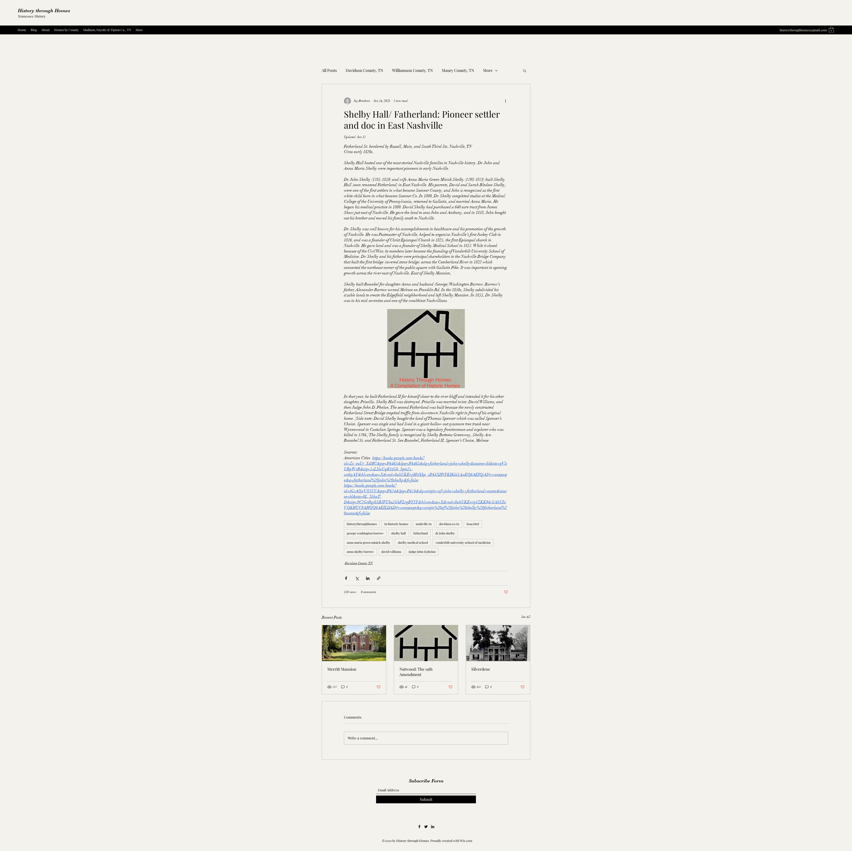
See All (525, 617)
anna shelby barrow (360, 552)
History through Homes (44, 10)
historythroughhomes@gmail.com (803, 30)
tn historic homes (396, 524)
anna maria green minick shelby (368, 542)
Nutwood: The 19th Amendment (416, 671)
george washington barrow (365, 533)
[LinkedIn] (432, 826)
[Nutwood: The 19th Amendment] (426, 643)
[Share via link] (379, 578)
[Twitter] (426, 826)
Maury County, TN (458, 70)
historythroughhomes (362, 524)
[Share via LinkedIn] (368, 578)
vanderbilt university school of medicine (463, 542)
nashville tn (424, 524)
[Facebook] (419, 826)
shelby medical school (413, 542)
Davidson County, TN (364, 70)
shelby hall (398, 533)
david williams (391, 552)
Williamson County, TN (412, 70)
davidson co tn (449, 524)
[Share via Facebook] (346, 578)
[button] (831, 30)
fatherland (420, 533)
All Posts (329, 70)
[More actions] (505, 101)
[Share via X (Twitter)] (357, 578)
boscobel (473, 524)
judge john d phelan (422, 552)
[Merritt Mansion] (354, 643)
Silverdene (480, 669)
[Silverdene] (498, 643)
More (488, 70)
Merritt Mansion (341, 669)
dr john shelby (445, 533)
